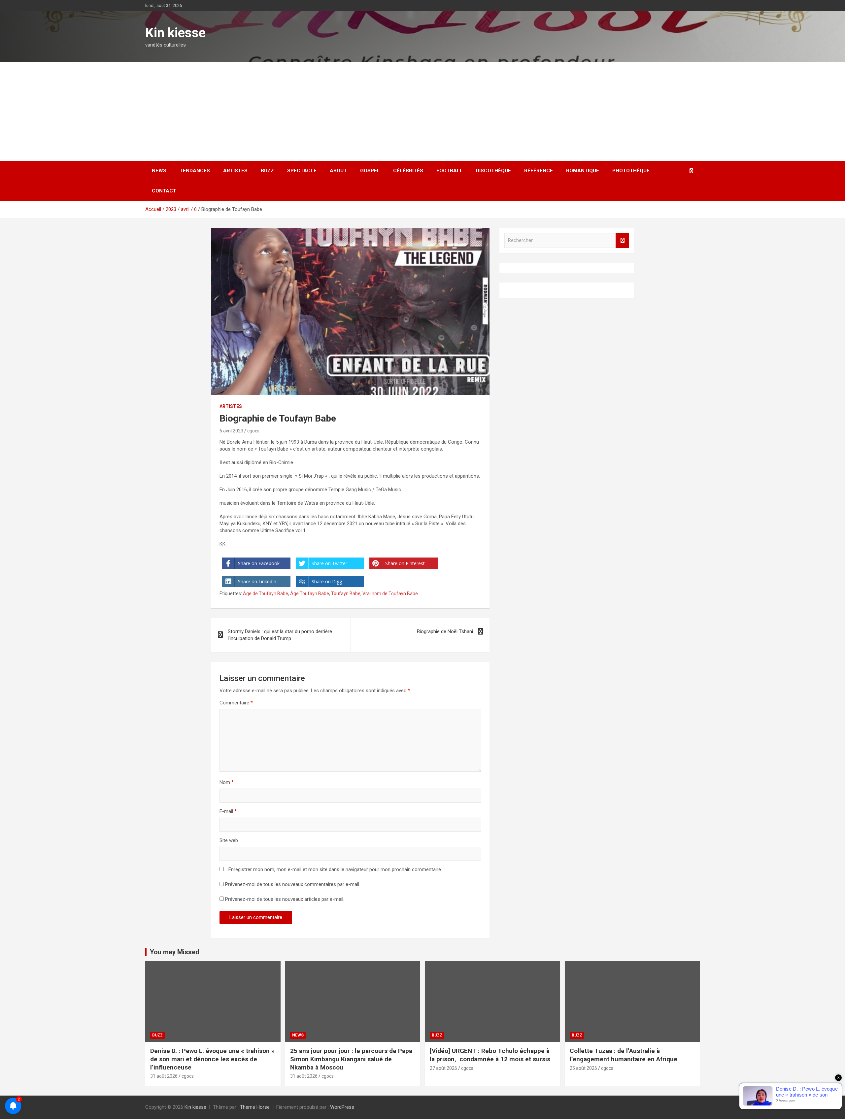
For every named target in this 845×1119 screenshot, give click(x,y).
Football (449, 171)
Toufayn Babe (345, 593)
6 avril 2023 (231, 430)
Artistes (235, 171)
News (159, 171)
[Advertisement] (422, 111)
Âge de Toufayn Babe (265, 593)
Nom (227, 782)
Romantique (582, 171)
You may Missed (174, 952)
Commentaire (236, 703)
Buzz (267, 171)
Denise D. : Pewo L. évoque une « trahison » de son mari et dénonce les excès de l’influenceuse (212, 1059)
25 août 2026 (583, 1068)
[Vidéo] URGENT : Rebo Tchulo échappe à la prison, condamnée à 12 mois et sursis (491, 1055)
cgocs (253, 430)
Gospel (370, 171)
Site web (229, 840)
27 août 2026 (443, 1068)
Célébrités (408, 171)
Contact (164, 191)
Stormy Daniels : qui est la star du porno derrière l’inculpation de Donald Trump (280, 634)
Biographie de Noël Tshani (445, 631)
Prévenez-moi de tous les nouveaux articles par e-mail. (284, 899)
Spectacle (302, 171)
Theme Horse (255, 1107)
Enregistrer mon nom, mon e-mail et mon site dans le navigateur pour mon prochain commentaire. (335, 869)
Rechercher (622, 240)
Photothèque (631, 171)
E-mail (228, 811)
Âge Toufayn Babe (309, 593)
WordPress (342, 1107)
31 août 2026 (164, 1076)
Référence (538, 171)
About (338, 171)
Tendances (195, 171)
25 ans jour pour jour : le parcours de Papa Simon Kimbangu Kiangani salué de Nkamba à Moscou (351, 1059)
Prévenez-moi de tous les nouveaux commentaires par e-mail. (292, 884)
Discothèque (493, 171)
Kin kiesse (175, 33)
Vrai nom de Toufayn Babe (390, 593)
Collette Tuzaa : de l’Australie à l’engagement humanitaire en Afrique (623, 1055)
